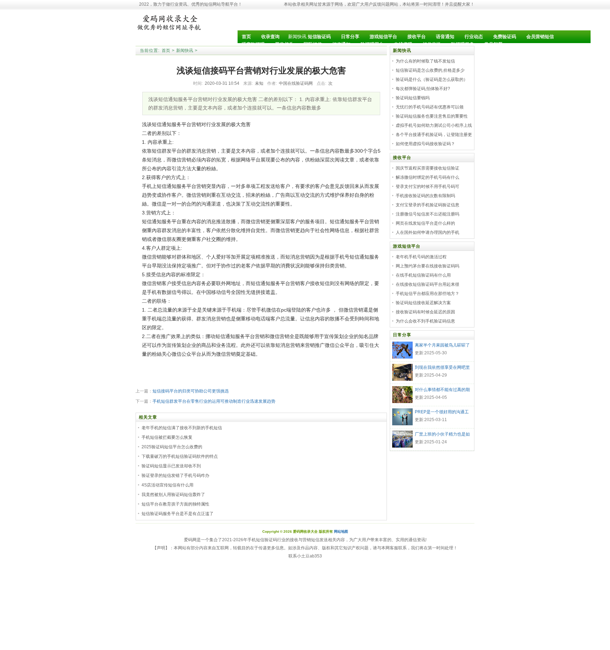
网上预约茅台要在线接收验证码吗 (427, 266)
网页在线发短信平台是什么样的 (425, 223)
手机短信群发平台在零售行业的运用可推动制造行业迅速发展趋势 (213, 401)
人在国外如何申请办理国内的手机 (427, 232)
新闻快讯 (297, 36)
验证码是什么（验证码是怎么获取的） (432, 79)
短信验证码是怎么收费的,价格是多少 (430, 70)
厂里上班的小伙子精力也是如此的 (442, 435)
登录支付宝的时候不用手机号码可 (427, 186)
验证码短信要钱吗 (413, 97)
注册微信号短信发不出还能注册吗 (427, 214)
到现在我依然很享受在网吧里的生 (442, 368)
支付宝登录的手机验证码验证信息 (427, 204)
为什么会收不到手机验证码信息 (425, 321)
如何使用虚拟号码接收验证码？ (425, 143)
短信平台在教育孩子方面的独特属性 (175, 504)
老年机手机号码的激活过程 (421, 256)
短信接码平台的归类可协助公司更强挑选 (190, 391)
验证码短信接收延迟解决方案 (423, 302)
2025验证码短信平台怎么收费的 (172, 446)
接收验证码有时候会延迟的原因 (425, 311)
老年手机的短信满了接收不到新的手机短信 (182, 427)
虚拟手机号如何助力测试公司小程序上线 (434, 125)
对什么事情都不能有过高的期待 (442, 390)
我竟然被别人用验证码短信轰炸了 (173, 494)
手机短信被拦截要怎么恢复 (167, 437)
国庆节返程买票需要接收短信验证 (427, 168)
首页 (166, 50)
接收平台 (402, 157)
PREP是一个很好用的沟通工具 (442, 412)
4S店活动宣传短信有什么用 (167, 485)
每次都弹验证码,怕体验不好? (423, 88)
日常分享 (402, 334)
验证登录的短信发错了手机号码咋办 (175, 475)
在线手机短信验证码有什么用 (423, 275)
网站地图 (341, 531)
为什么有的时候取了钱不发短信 (425, 61)
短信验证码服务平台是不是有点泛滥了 (178, 513)
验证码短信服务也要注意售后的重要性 (432, 116)
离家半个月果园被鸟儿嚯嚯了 (442, 345)
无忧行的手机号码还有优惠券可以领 (430, 107)
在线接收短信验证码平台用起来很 (427, 284)
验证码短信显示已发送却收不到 (171, 465)
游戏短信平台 (406, 246)
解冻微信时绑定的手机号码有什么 (427, 177)
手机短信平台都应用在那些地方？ (427, 293)
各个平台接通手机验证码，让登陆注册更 (434, 134)
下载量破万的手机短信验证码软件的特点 (180, 456)
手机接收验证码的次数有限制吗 (425, 195)
